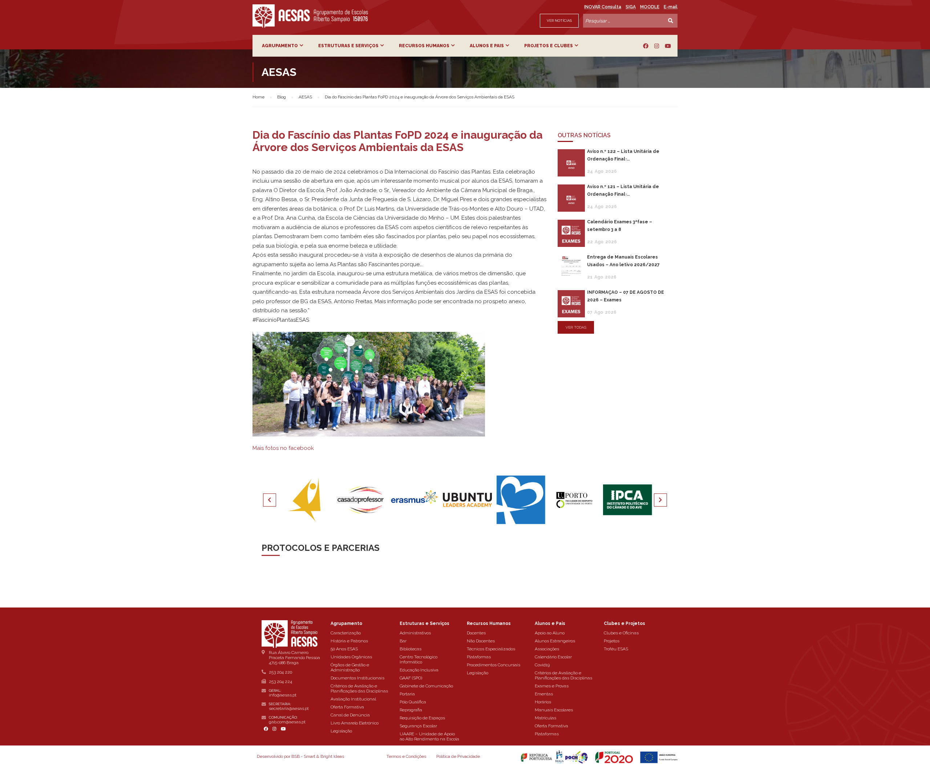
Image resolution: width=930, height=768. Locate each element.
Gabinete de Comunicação (426, 685)
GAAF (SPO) (411, 677)
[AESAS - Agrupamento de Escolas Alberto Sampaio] (310, 16)
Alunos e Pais (487, 45)
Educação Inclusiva (419, 669)
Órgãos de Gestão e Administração (350, 667)
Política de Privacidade (458, 756)
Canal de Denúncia (350, 715)
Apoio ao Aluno (550, 632)
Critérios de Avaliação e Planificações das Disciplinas (359, 688)
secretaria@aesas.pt (289, 708)
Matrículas (545, 717)
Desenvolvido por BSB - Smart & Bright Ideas (300, 756)
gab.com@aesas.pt (287, 721)
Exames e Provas (552, 685)
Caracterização (346, 632)
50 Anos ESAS (344, 648)
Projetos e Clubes (548, 45)
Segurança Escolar (418, 725)
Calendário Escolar (553, 656)
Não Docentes (481, 640)
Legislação (341, 731)
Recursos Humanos (424, 45)
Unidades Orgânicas (351, 656)
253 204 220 (280, 672)
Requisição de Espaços (422, 717)
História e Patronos (349, 640)
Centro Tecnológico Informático (418, 659)
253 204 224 (280, 681)
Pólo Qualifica (413, 701)
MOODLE (649, 6)
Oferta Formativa (347, 707)
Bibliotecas (410, 648)
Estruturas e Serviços (348, 45)
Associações (547, 648)
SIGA (631, 6)
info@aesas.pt (282, 695)
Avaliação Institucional (353, 699)
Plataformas (479, 656)
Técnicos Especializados (491, 648)
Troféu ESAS (616, 648)
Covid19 (542, 664)
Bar (403, 640)
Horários (543, 701)
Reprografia (411, 709)
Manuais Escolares (554, 709)
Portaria (407, 693)
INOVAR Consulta (602, 6)
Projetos (611, 640)
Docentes (476, 632)
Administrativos (415, 632)
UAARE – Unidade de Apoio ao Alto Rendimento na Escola (429, 736)
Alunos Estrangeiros (555, 640)
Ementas (544, 693)
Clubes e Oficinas (621, 632)
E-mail (671, 6)
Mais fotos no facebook (283, 448)
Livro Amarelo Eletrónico (355, 723)
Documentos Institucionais (357, 677)
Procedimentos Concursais (493, 664)
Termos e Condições (406, 756)
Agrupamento (280, 45)
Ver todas (576, 327)
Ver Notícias (559, 21)
